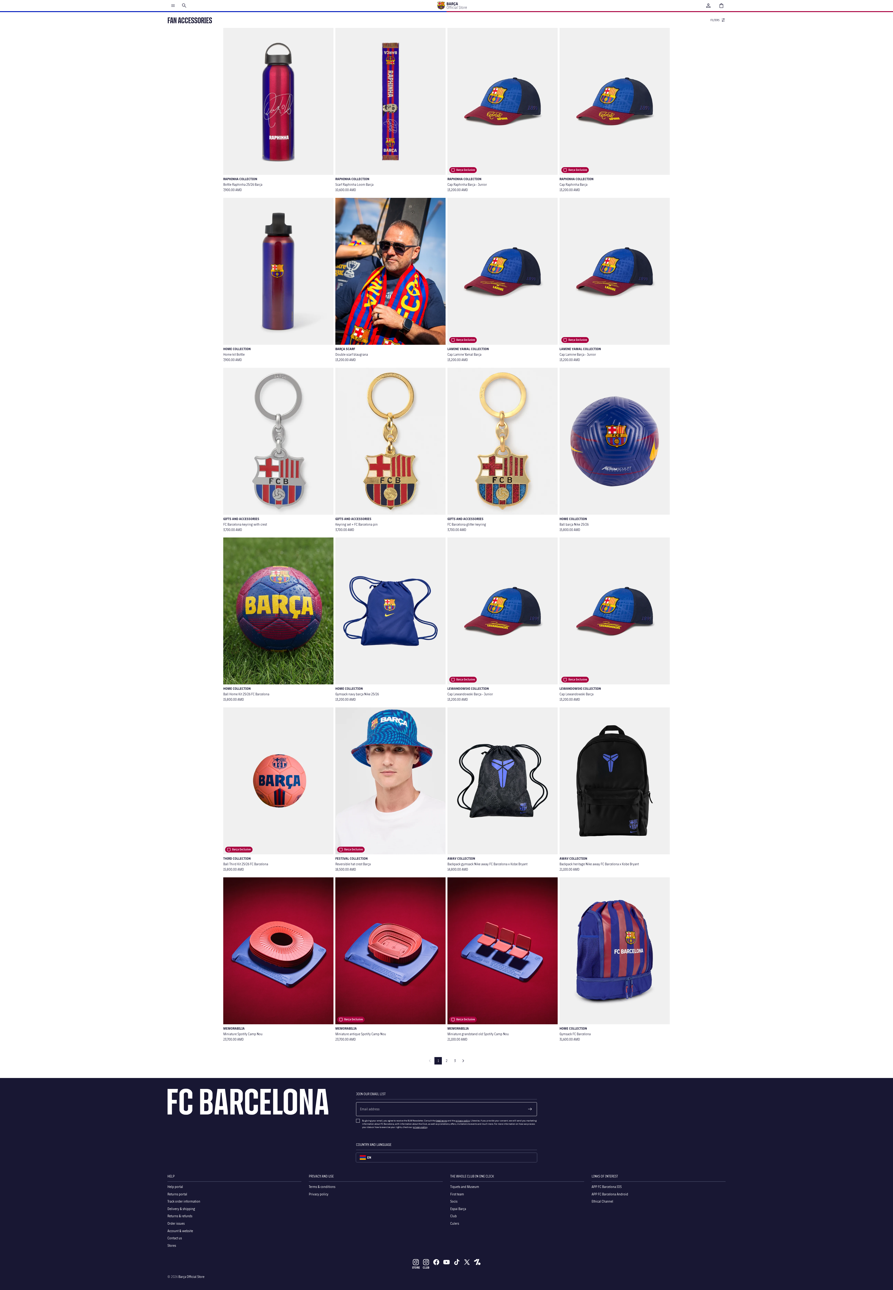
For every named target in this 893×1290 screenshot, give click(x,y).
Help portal (175, 1187)
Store (416, 1267)
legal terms (441, 1120)
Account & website (180, 1231)
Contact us (174, 1238)
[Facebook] (436, 1262)
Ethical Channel (602, 1201)
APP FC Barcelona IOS (607, 1187)
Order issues (176, 1223)
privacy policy (463, 1120)
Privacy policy (318, 1194)
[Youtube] (446, 1262)
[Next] (463, 1061)
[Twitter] (467, 1262)
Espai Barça (458, 1208)
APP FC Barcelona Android (610, 1194)
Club (453, 1216)
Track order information (183, 1201)
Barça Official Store (191, 1277)
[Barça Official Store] (452, 5)
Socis (453, 1201)
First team (457, 1194)
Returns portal (177, 1194)
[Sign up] (530, 1109)
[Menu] (173, 5)
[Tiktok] (456, 1262)
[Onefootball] (477, 1262)
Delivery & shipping (181, 1208)
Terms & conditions (322, 1187)
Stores (171, 1245)
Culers (454, 1223)
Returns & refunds (179, 1216)
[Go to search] (184, 5)
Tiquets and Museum (464, 1187)
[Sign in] (708, 5)
